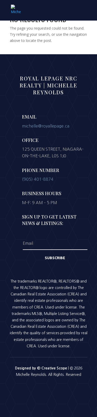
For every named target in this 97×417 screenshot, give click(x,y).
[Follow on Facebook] (35, 388)
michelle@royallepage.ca (45, 126)
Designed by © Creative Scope (41, 368)
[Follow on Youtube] (62, 388)
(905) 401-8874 (38, 179)
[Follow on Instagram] (48, 388)
